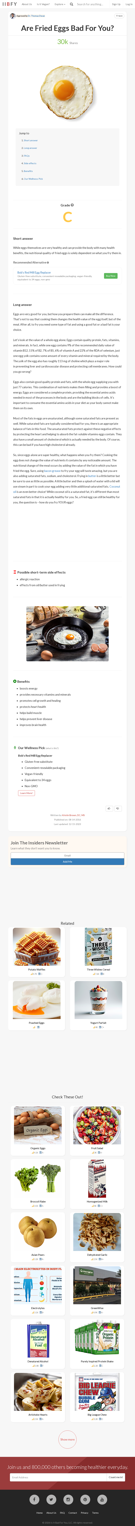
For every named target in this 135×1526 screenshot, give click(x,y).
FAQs (27, 155)
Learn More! (26, 793)
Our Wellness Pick (33, 178)
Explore (59, 4)
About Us (27, 4)
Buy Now (110, 275)
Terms (95, 1512)
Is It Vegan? (43, 4)
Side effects (30, 163)
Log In (129, 4)
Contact (72, 1512)
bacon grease (52, 471)
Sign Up (116, 4)
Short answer (31, 140)
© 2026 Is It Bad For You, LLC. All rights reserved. (67, 1522)
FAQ (62, 1512)
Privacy (84, 1512)
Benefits (28, 171)
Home (40, 1512)
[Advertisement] (67, 530)
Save (120, 16)
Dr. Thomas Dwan (36, 16)
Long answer (30, 148)
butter (92, 476)
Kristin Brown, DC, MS (73, 815)
